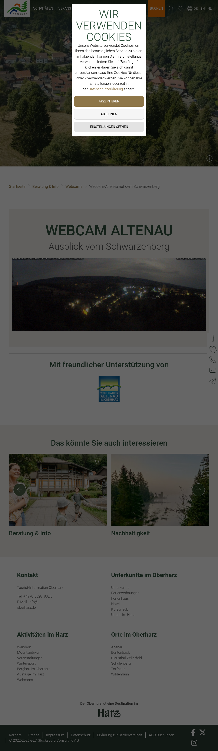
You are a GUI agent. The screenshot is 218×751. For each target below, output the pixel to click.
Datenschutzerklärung (106, 89)
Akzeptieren (109, 101)
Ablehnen (109, 114)
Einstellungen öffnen (109, 127)
